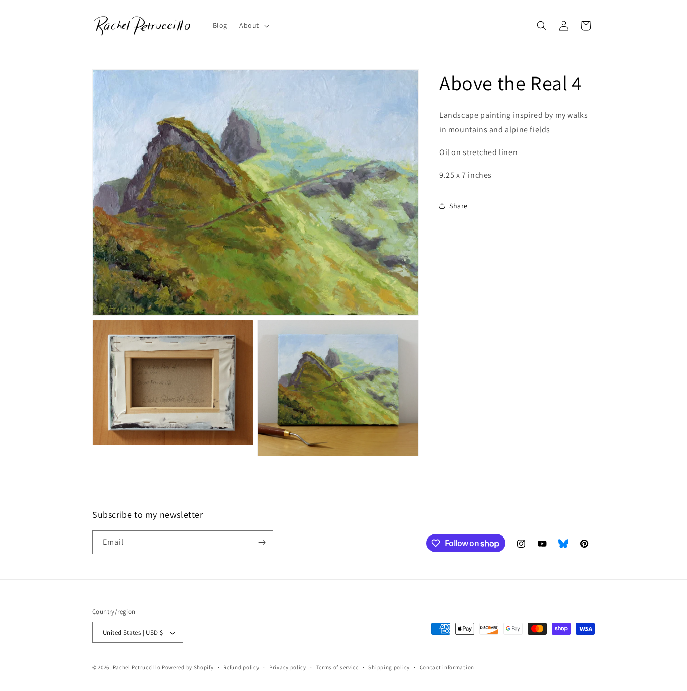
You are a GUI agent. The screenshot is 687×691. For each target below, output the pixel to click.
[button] (253, 25)
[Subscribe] (261, 542)
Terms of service (337, 667)
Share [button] (458, 205)
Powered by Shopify (188, 667)
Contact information (447, 667)
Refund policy (241, 667)
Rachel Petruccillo (137, 667)
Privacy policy (287, 667)
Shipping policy (389, 667)
